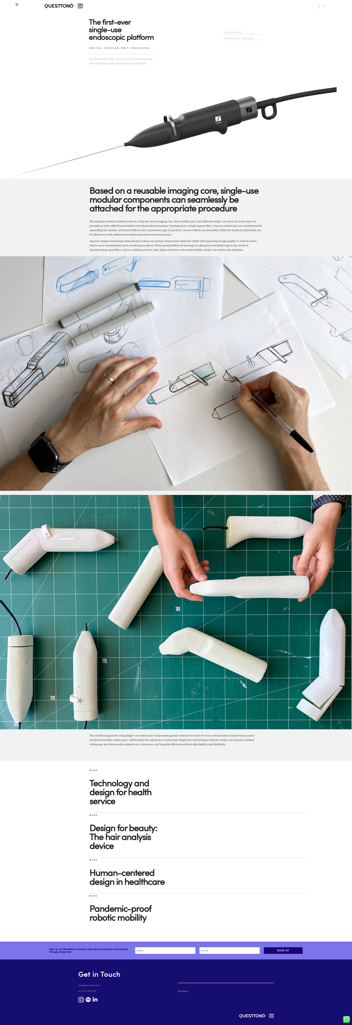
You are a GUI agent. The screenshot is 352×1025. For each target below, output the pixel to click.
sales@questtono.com (88, 985)
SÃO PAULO (183, 991)
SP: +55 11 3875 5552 (87, 991)
